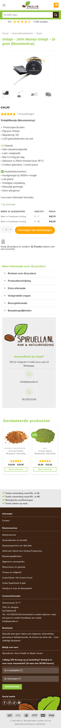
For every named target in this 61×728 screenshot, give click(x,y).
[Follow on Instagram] (9, 703)
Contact (5, 520)
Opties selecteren (16, 469)
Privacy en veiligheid (11, 572)
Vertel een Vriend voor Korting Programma (22, 551)
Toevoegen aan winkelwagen (35, 230)
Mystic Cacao (36, 653)
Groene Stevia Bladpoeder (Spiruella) (45, 452)
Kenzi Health (20, 653)
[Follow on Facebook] (4, 703)
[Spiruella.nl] (30, 5)
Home (5, 33)
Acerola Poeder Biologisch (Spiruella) (16, 452)
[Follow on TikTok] (14, 703)
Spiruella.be (7, 653)
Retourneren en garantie (13, 567)
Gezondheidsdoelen (22, 33)
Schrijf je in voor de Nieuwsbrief (17, 588)
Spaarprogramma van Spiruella (17, 545)
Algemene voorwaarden (13, 561)
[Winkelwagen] (56, 5)
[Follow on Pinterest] (19, 703)
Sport (39, 33)
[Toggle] (5, 273)
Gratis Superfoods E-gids (14, 583)
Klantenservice (9, 535)
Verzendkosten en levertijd (14, 540)
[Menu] (4, 5)
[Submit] (56, 15)
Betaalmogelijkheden (12, 556)
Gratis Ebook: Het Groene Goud (17, 577)
